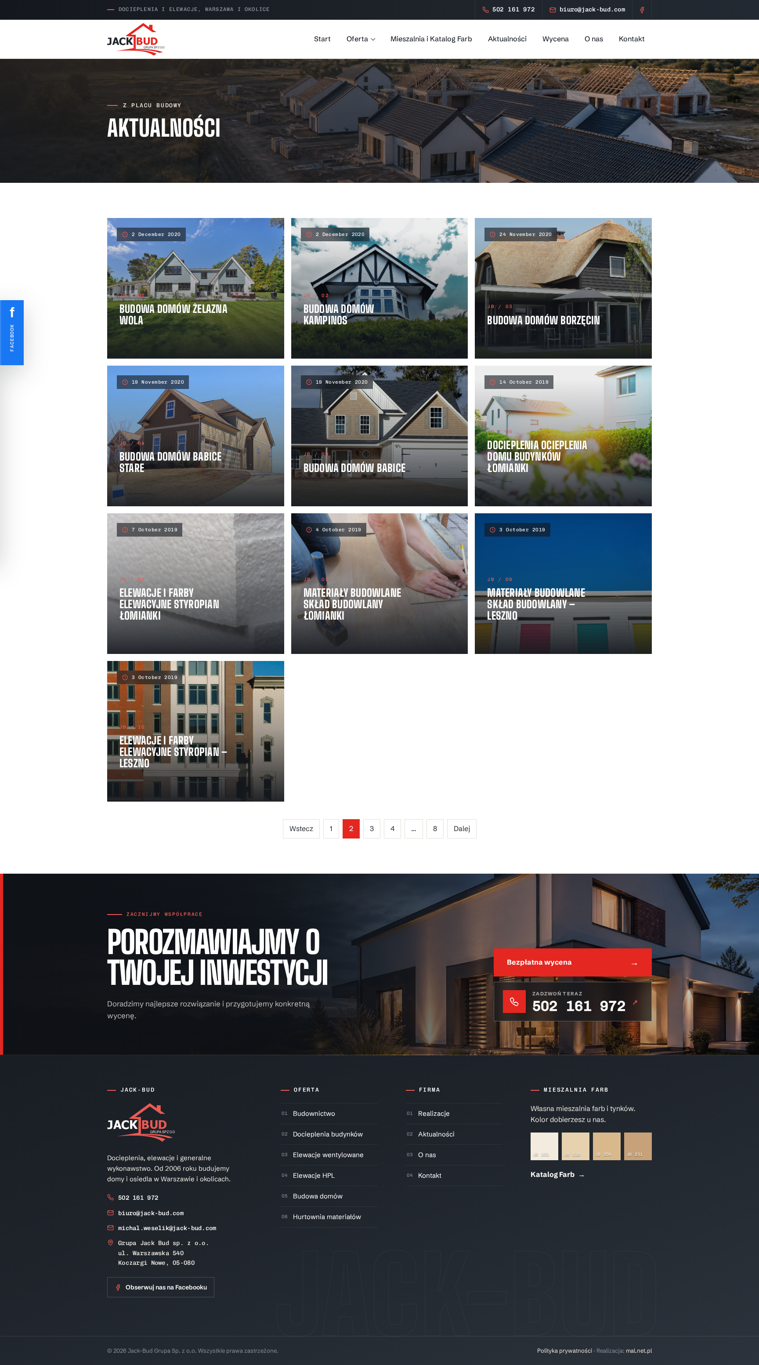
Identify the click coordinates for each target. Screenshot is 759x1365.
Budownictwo (314, 1113)
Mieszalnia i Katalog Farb (431, 38)
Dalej (462, 828)
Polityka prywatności (564, 1350)
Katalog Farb (558, 1174)
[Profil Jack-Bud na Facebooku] (642, 9)
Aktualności (507, 38)
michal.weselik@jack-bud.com (167, 1228)
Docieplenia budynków (328, 1134)
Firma (430, 1090)
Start (322, 38)
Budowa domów (318, 1196)
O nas (594, 38)
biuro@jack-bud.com (151, 1213)
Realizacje (434, 1113)
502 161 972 (138, 1198)
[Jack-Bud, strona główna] (136, 39)
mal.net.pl (639, 1350)
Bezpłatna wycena (573, 962)
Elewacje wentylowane (328, 1155)
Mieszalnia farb (576, 1090)
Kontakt (632, 38)
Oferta (357, 38)
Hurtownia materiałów (327, 1217)
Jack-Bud (137, 1090)
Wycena (555, 38)
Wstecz (301, 828)
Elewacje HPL (314, 1175)
